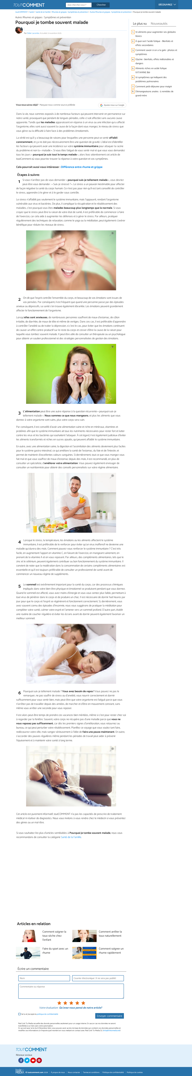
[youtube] (33, 1060)
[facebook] (21, 1060)
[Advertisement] (71, 880)
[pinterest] (39, 1060)
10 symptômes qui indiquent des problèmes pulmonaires (151, 79)
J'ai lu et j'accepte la (39, 1014)
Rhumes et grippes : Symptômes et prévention (70, 12)
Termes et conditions (91, 1072)
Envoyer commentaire (109, 1016)
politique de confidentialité (47, 1014)
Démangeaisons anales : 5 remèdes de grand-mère (154, 94)
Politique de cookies (135, 1072)
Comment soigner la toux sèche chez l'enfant (54, 936)
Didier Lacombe (33, 33)
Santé (31, 12)
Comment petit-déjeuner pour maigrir (153, 87)
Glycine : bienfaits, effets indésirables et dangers (154, 61)
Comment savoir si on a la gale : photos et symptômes (156, 52)
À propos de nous (58, 1072)
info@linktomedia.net (111, 1030)
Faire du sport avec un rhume (55, 951)
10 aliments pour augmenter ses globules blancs (155, 34)
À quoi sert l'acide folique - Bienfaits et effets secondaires (154, 43)
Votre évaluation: (48, 1008)
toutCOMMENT (21, 12)
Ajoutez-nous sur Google (113, 105)
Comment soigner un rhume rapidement (111, 951)
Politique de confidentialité (113, 1072)
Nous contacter (74, 1072)
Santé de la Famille (43, 12)
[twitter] (27, 1060)
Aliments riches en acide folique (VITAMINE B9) (151, 70)
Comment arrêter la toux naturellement (110, 934)
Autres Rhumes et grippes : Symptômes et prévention (111, 12)
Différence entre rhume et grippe (81, 167)
